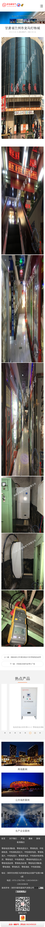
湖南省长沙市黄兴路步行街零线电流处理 (26, 657)
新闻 (38, 839)
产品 (23, 839)
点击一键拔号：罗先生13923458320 (22, 924)
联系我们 (21, 842)
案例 (30, 839)
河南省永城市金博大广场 (25, 664)
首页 (3, 839)
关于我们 (13, 839)
